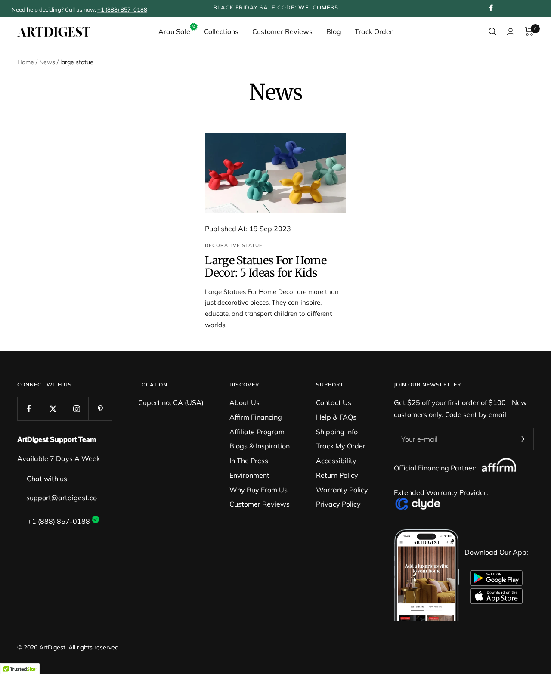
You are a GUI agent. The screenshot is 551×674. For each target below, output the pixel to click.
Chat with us (46, 478)
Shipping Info (337, 431)
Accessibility (336, 460)
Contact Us (333, 402)
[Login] (510, 31)
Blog (333, 31)
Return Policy (337, 475)
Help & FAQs (336, 417)
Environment (249, 475)
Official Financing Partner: (436, 468)
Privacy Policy (338, 504)
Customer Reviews (282, 31)
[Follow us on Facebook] (29, 408)
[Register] (521, 439)
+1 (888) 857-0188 (122, 9)
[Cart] (529, 31)
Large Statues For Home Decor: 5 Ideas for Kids (265, 266)
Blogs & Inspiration (259, 446)
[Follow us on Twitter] (53, 408)
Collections (221, 31)
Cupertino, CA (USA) (171, 402)
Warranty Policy (342, 489)
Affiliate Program (257, 431)
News (47, 62)
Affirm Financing (255, 417)
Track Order (374, 31)
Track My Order (340, 446)
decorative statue (234, 245)
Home (25, 62)
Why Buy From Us (258, 489)
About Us (244, 402)
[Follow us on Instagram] (76, 408)
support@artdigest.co (61, 497)
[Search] (492, 31)
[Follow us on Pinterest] (100, 408)
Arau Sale (174, 31)
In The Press (248, 460)
